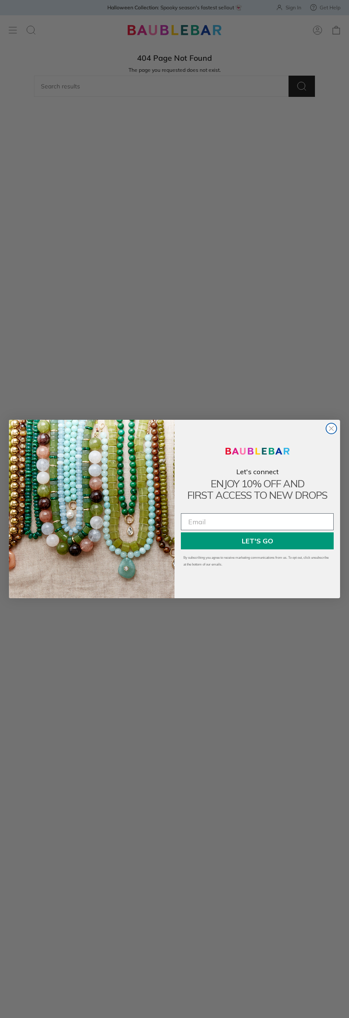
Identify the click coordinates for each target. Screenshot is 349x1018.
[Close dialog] (331, 428)
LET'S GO (257, 541)
